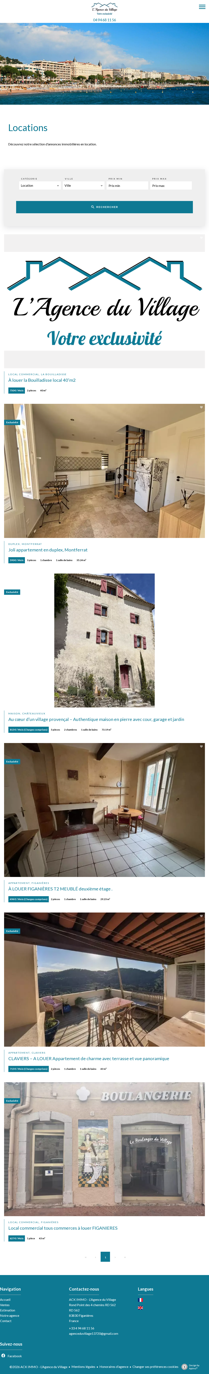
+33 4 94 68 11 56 (81, 1328)
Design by (194, 1367)
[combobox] (40, 185)
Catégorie (29, 178)
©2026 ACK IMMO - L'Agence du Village (38, 1367)
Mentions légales (83, 1366)
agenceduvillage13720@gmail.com (93, 1333)
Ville (69, 178)
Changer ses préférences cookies (155, 1366)
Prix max (159, 178)
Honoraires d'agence (113, 1366)
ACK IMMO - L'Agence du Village (92, 1299)
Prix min (116, 178)
